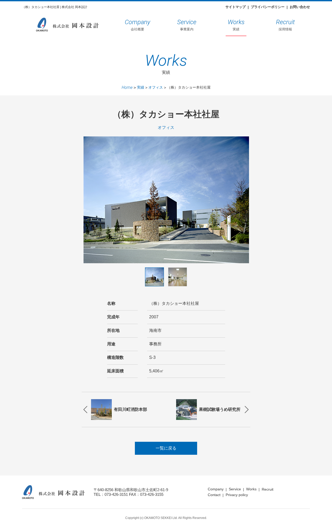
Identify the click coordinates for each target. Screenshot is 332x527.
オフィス (155, 87)
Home (127, 87)
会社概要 (137, 24)
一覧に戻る (166, 448)
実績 (236, 24)
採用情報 (285, 24)
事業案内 (186, 24)
